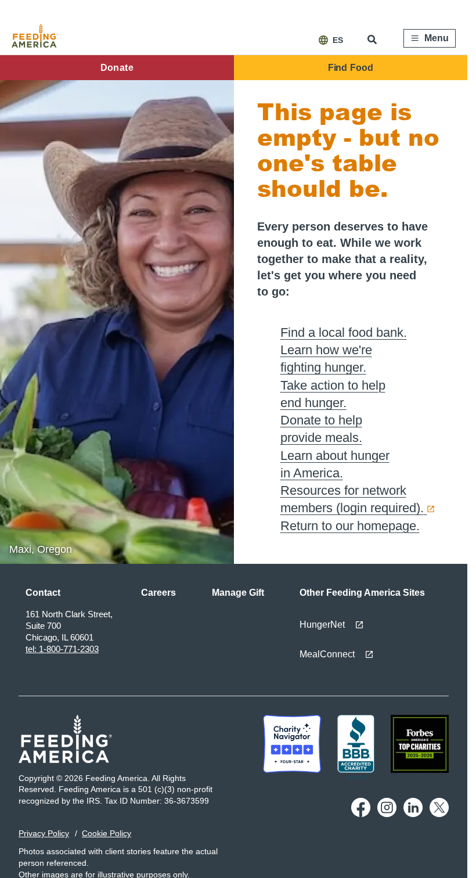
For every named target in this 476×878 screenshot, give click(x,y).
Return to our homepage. (350, 526)
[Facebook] (360, 814)
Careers (158, 593)
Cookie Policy (106, 833)
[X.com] (439, 814)
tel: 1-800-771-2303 (62, 649)
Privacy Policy (44, 833)
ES (338, 40)
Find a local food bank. (343, 332)
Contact (43, 593)
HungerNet (322, 624)
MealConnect (327, 654)
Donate (117, 68)
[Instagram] (386, 814)
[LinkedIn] (413, 814)
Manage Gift (238, 593)
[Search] (373, 39)
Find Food (350, 68)
